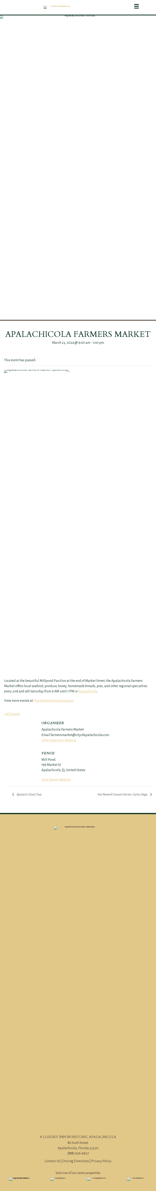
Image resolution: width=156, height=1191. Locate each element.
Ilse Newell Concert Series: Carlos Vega (123, 794)
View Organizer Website (58, 740)
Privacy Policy (101, 1161)
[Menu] (136, 6)
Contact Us (52, 1161)
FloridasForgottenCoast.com (54, 701)
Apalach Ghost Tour (29, 794)
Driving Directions (75, 1161)
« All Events (12, 714)
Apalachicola (87, 691)
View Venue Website (56, 779)
